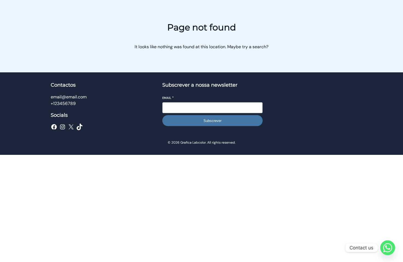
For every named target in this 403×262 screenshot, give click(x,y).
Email (168, 98)
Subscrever (212, 121)
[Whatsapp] (387, 247)
